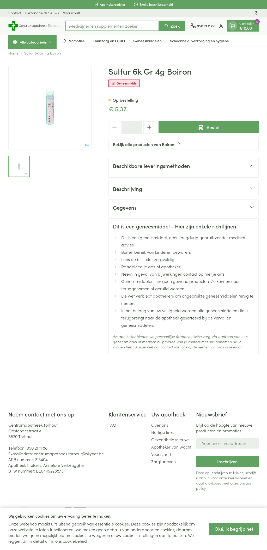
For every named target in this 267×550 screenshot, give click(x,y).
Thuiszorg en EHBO (109, 40)
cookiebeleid (75, 541)
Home (13, 53)
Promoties (76, 40)
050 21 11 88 (37, 448)
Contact (14, 12)
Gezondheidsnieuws (42, 12)
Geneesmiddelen (147, 40)
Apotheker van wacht (171, 447)
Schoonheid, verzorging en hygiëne (199, 40)
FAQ (112, 425)
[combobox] (112, 26)
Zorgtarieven (163, 461)
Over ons (159, 425)
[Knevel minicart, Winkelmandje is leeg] (232, 26)
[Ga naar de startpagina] (34, 26)
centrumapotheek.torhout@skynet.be (69, 453)
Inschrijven (227, 461)
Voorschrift (71, 12)
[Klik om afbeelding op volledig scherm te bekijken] (50, 107)
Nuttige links (162, 432)
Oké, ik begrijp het (234, 528)
